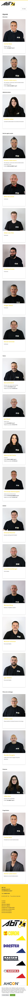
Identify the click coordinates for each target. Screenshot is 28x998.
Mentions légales (6, 904)
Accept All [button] (12, 995)
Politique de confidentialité (8, 907)
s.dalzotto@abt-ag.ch (11, 459)
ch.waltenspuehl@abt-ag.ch (13, 495)
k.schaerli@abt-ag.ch (11, 386)
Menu (24, 8)
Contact (3, 901)
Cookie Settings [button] (5, 995)
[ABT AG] (8, 4)
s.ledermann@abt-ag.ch (12, 85)
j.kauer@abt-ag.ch (11, 423)
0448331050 (7, 893)
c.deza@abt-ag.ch (10, 48)
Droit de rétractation (7, 911)
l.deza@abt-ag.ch (10, 800)
